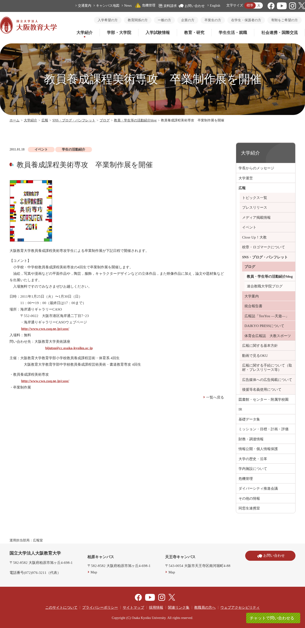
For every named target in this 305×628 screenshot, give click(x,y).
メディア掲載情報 (256, 217)
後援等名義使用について (261, 389)
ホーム (15, 120)
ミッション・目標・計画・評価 (264, 429)
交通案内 (84, 5)
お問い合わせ (195, 6)
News (128, 5)
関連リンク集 (178, 607)
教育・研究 (194, 32)
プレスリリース (254, 207)
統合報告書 (253, 306)
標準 (250, 5)
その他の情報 (249, 498)
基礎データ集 (249, 419)
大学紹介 (84, 32)
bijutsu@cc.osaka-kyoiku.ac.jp (69, 348)
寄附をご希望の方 (284, 20)
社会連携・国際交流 (279, 32)
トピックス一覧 (254, 198)
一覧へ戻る (215, 397)
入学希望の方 (108, 20)
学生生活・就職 (233, 32)
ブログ (105, 120)
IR (240, 409)
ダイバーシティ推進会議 (258, 488)
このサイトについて (61, 607)
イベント (249, 227)
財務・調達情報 (251, 439)
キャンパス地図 (107, 5)
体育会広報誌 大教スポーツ (267, 336)
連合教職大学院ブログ (265, 286)
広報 (44, 120)
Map (94, 572)
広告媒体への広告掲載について (267, 380)
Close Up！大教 (254, 237)
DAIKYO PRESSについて (264, 326)
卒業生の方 (212, 20)
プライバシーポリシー (100, 607)
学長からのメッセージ (256, 168)
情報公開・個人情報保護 (258, 449)
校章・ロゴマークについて (263, 247)
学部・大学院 (119, 32)
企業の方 (187, 20)
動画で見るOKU (255, 356)
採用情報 (156, 607)
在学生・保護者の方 (246, 20)
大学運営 (246, 178)
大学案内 (251, 296)
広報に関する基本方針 (260, 346)
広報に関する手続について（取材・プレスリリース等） (267, 367)
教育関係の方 (138, 20)
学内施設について (253, 469)
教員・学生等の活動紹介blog (135, 120)
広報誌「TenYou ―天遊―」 (266, 316)
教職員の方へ (205, 607)
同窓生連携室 (249, 508)
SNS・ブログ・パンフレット (73, 120)
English (215, 5)
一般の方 (164, 20)
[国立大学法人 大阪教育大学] (28, 32)
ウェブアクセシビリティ (240, 607)
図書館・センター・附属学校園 (264, 399)
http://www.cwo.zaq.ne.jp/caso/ (45, 329)
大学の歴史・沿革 (253, 459)
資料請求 (170, 6)
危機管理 (148, 5)
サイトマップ (133, 607)
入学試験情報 (158, 32)
